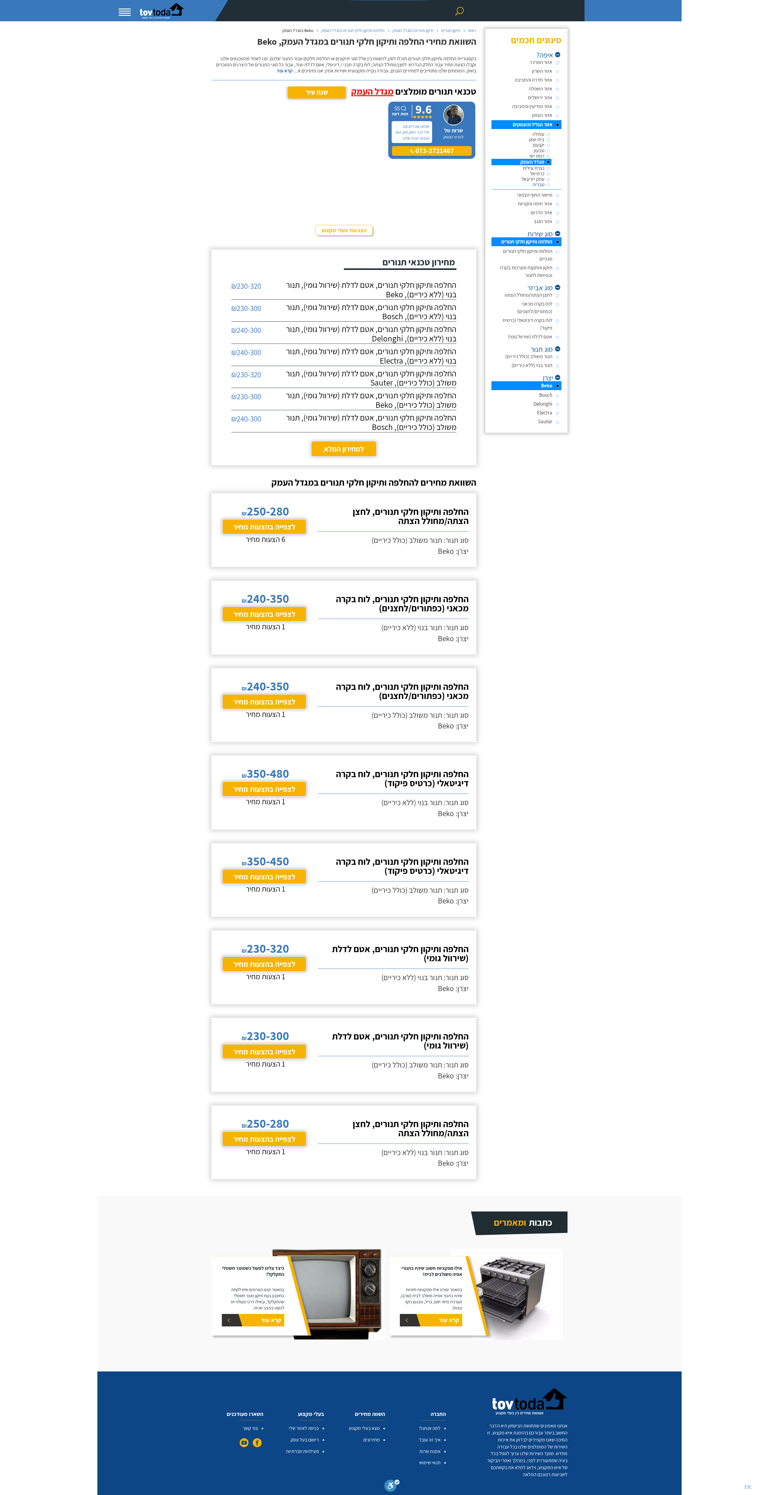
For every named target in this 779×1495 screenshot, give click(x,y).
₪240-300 (246, 330)
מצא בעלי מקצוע (364, 1428)
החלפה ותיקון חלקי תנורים (526, 241)
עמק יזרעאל (533, 179)
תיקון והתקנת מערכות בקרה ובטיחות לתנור (526, 271)
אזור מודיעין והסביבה (532, 106)
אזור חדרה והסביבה (533, 79)
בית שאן (536, 139)
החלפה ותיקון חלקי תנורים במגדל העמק (353, 30)
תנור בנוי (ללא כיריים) (532, 365)
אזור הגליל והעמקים (532, 124)
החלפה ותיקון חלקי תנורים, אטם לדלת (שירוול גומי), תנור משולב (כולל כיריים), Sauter (371, 378)
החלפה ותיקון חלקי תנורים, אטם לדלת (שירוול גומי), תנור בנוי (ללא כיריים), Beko (371, 290)
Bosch (545, 395)
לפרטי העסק (453, 137)
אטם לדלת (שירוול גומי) (530, 336)
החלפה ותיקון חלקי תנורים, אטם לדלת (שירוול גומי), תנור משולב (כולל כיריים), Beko (371, 400)
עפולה (538, 134)
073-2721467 (434, 150)
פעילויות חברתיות (302, 1451)
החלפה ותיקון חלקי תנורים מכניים (527, 255)
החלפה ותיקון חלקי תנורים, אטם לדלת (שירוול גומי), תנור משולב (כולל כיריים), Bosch (371, 422)
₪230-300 (246, 308)
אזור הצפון (542, 115)
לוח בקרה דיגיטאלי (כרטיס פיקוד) (527, 324)
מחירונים (371, 1440)
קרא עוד (284, 71)
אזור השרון (542, 71)
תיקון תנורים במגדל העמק (413, 30)
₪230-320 (246, 286)
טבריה (538, 184)
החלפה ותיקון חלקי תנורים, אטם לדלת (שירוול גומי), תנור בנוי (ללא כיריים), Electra (371, 356)
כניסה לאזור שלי (304, 1428)
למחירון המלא (344, 449)
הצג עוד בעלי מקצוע (344, 230)
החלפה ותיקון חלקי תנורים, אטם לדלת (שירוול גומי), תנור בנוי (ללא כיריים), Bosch (371, 312)
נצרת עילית (533, 168)
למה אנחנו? (430, 1428)
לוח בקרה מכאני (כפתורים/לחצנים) (534, 307)
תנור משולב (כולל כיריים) (528, 356)
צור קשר (250, 1428)
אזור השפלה (540, 88)
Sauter (545, 421)
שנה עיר (317, 92)
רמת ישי (536, 156)
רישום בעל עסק (305, 1440)
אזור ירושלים (540, 97)
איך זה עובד (430, 1440)
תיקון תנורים (450, 30)
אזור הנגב (543, 221)
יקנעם (538, 145)
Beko (546, 385)
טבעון (539, 150)
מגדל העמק (532, 162)
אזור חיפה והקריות (535, 203)
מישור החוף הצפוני (534, 194)
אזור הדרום (541, 212)
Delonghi (542, 403)
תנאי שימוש (430, 1462)
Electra (544, 412)
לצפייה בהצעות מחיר (264, 527)
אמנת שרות (430, 1451)
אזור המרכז (541, 62)
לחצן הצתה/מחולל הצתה (528, 295)
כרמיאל (537, 173)
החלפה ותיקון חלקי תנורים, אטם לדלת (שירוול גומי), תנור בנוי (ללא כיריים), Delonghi (371, 334)
